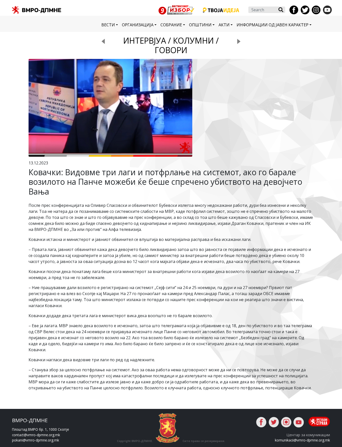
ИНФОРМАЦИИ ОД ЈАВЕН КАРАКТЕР (272, 25)
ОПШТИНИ (200, 25)
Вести (108, 25)
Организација (137, 25)
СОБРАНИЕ (171, 25)
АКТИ (224, 25)
